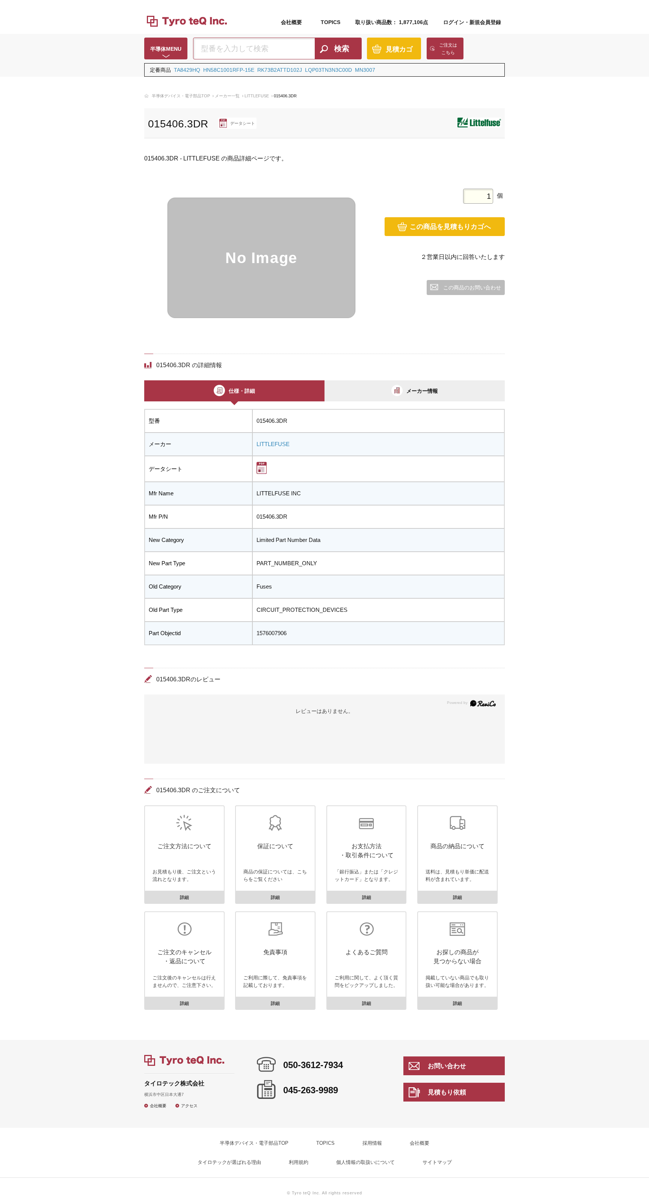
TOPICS (330, 22)
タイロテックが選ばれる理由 (229, 1162)
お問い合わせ (447, 1066)
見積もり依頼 (447, 1092)
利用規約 (298, 1162)
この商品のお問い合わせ (472, 287)
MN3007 (365, 70)
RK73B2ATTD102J (279, 70)
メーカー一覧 (227, 96)
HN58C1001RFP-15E (228, 70)
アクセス (189, 1105)
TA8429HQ (187, 70)
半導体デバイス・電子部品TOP (181, 96)
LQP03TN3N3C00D (328, 70)
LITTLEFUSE (257, 96)
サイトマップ (437, 1162)
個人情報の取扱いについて (365, 1162)
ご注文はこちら (448, 48)
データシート (242, 123)
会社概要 (291, 22)
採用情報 (372, 1143)
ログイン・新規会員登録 (472, 22)
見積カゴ (399, 49)
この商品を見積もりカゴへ (450, 226)
